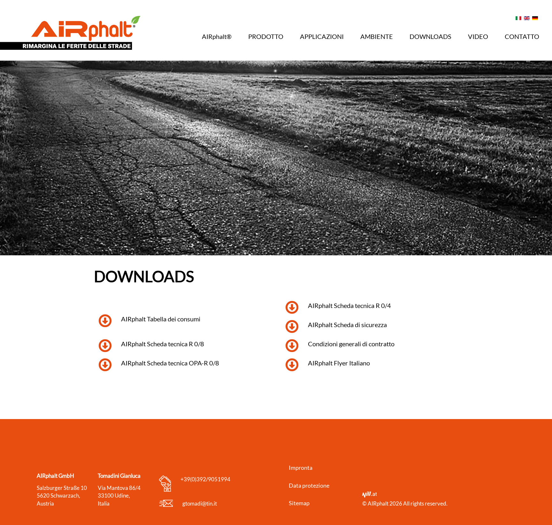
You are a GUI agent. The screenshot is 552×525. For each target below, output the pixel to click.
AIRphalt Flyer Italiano (339, 363)
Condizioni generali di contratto (351, 344)
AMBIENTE (376, 36)
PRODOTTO (265, 36)
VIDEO (478, 36)
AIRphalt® (217, 36)
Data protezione (309, 485)
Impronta (300, 467)
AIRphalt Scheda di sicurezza (347, 324)
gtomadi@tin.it (199, 503)
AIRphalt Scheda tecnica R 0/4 (349, 305)
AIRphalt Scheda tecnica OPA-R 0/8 (170, 363)
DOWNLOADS (430, 36)
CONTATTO (522, 36)
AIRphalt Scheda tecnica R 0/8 (162, 344)
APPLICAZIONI (322, 36)
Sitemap (299, 502)
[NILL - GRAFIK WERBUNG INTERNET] (369, 495)
